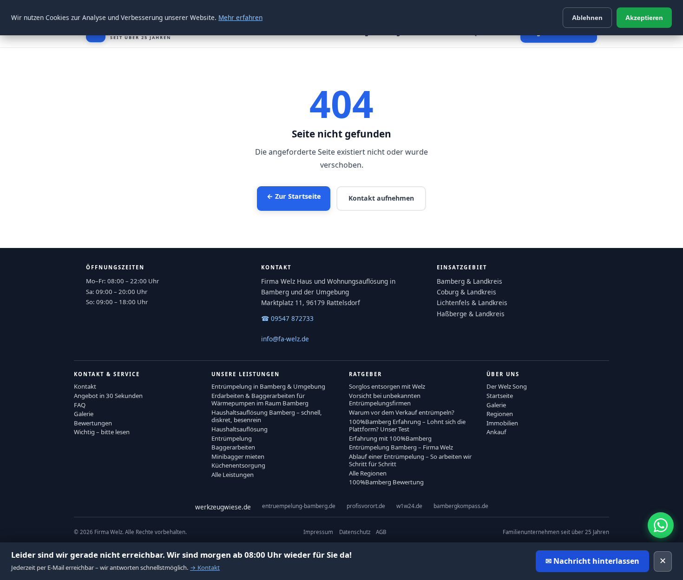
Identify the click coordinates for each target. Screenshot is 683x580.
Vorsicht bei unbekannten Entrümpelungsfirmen (384, 399)
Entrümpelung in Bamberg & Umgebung (268, 386)
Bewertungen (93, 423)
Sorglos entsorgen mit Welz (387, 386)
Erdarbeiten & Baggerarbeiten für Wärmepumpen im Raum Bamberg (260, 399)
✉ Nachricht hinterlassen (592, 561)
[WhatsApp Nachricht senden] (661, 525)
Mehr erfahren (240, 17)
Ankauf (496, 432)
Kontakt (85, 386)
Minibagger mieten (237, 456)
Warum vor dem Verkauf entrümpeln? (401, 412)
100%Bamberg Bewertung (386, 482)
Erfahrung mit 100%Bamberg (390, 438)
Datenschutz (354, 531)
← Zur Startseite (294, 196)
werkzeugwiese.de (223, 506)
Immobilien (502, 423)
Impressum (318, 531)
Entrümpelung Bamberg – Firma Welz (401, 447)
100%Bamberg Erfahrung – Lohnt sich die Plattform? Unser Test (407, 425)
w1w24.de (409, 506)
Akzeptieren (644, 17)
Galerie (83, 414)
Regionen (499, 414)
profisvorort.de (366, 506)
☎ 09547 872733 (287, 318)
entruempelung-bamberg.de (298, 506)
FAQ (79, 405)
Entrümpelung (231, 438)
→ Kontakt (205, 567)
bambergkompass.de (460, 506)
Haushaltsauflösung (239, 429)
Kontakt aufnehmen (381, 198)
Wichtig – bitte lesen (102, 432)
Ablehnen (587, 17)
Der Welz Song (506, 386)
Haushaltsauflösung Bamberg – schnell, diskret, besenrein (266, 416)
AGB (381, 531)
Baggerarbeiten (233, 447)
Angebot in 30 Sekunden (108, 395)
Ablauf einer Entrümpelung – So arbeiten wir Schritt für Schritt (410, 460)
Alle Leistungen (232, 474)
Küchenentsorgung (238, 465)
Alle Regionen (368, 473)
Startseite (499, 395)
